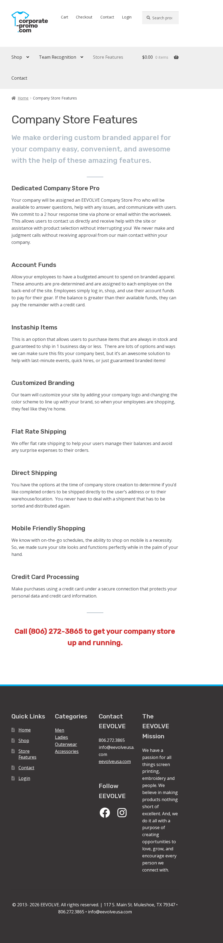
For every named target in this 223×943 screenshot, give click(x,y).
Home (23, 98)
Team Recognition (57, 57)
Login (127, 17)
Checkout (84, 17)
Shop (16, 57)
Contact (107, 17)
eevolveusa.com (115, 761)
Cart (64, 17)
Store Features (108, 57)
